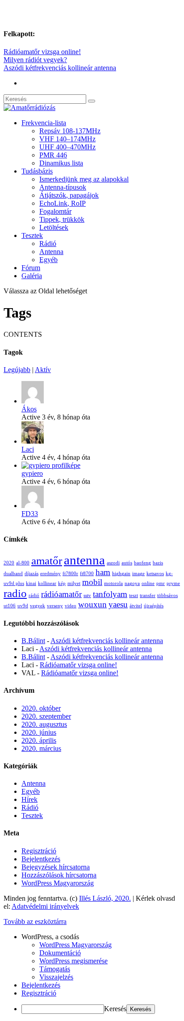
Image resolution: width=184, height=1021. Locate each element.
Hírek (29, 799)
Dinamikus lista (61, 163)
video (70, 605)
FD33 (29, 513)
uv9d (22, 605)
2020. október (41, 708)
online (148, 583)
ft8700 (87, 573)
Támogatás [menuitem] (54, 969)
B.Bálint (33, 640)
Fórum (30, 267)
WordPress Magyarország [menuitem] (75, 945)
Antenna (51, 251)
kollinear (47, 583)
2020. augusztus (44, 724)
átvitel (136, 605)
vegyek (37, 605)
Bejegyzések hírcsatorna (55, 867)
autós (126, 562)
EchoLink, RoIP (62, 203)
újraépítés (153, 605)
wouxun (92, 604)
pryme (173, 583)
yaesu (118, 604)
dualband (13, 573)
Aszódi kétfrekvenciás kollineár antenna (60, 68)
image (138, 573)
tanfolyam (110, 594)
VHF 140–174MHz (67, 139)
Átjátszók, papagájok (69, 195)
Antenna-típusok (62, 187)
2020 (9, 562)
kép (62, 583)
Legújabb (17, 369)
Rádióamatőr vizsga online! (42, 51)
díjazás (31, 573)
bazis (158, 562)
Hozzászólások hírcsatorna (58, 875)
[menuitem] (100, 937)
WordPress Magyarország (57, 883)
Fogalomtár (55, 211)
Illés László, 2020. (105, 898)
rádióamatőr (61, 594)
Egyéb (48, 259)
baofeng (142, 562)
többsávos (167, 595)
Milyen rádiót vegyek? (35, 60)
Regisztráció (38, 851)
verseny (55, 605)
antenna (84, 560)
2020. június (38, 732)
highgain (121, 573)
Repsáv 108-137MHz (69, 131)
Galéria (31, 276)
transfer (147, 595)
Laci (27, 449)
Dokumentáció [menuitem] (60, 953)
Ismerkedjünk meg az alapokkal (84, 179)
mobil (92, 582)
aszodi (113, 562)
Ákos (29, 409)
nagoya (132, 583)
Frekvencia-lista (43, 123)
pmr (160, 583)
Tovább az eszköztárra (35, 921)
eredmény (50, 573)
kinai (31, 583)
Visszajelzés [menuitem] (56, 977)
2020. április (38, 740)
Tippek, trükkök (61, 219)
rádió (34, 595)
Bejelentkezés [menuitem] (40, 985)
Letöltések (53, 227)
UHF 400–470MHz (67, 147)
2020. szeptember (46, 716)
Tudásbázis (37, 171)
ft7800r (70, 573)
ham (103, 572)
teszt (133, 595)
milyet (73, 583)
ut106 (10, 605)
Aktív (43, 369)
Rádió (47, 243)
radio (15, 593)
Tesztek (32, 235)
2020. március (41, 748)
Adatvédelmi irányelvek (45, 906)
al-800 (22, 562)
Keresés (115, 1009)
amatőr (46, 561)
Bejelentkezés (40, 859)
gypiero (32, 473)
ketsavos (155, 573)
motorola (113, 583)
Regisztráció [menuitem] (38, 993)
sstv (87, 595)
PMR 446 (53, 155)
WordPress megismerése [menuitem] (73, 961)
